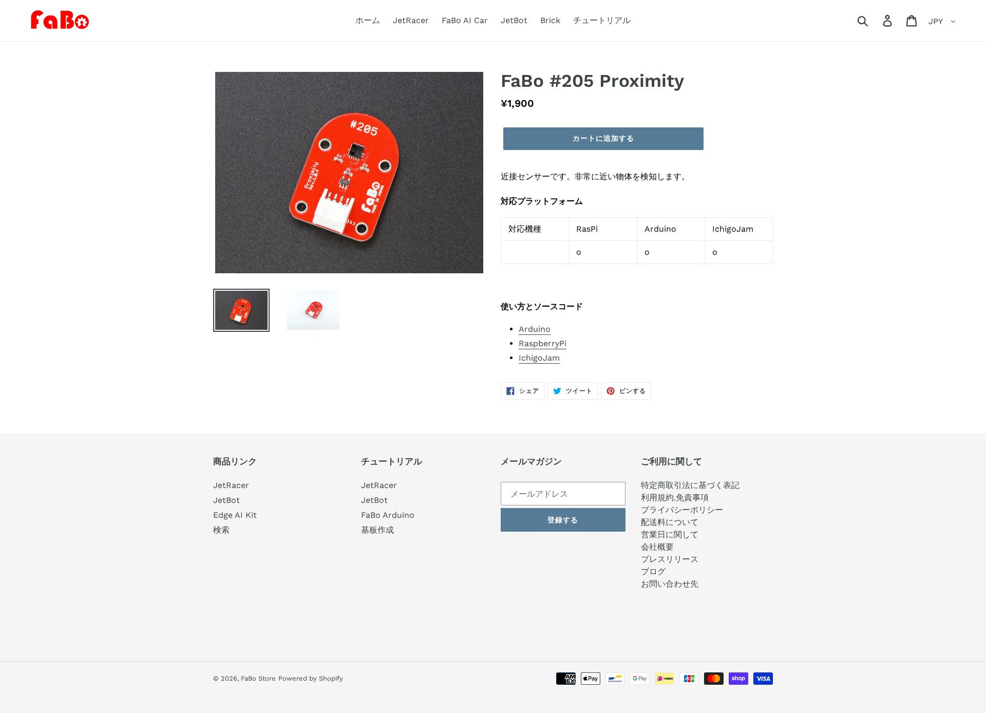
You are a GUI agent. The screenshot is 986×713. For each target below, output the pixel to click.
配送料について (669, 522)
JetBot (226, 500)
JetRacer (231, 485)
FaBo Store (258, 678)
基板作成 (377, 530)
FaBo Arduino (387, 515)
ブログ (653, 571)
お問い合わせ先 (669, 584)
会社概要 (657, 547)
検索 (221, 530)
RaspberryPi (542, 343)
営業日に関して (669, 534)
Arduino (535, 329)
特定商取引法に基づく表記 (690, 485)
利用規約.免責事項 (675, 497)
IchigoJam (539, 358)
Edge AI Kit (235, 515)
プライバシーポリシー (682, 510)
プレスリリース (669, 559)
